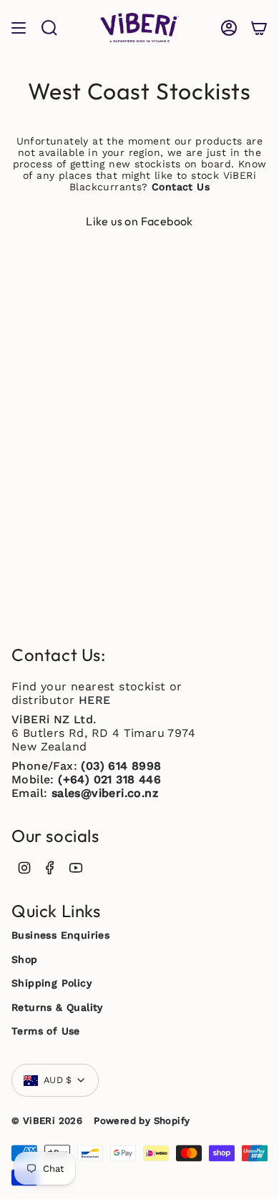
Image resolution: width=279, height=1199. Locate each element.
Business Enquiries (60, 935)
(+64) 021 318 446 (109, 779)
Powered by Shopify (142, 1120)
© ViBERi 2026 (46, 1120)
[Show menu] (18, 27)
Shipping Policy (51, 983)
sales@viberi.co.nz (105, 793)
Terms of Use (45, 1031)
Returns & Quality (57, 1007)
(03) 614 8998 (121, 766)
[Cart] (259, 27)
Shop (24, 959)
